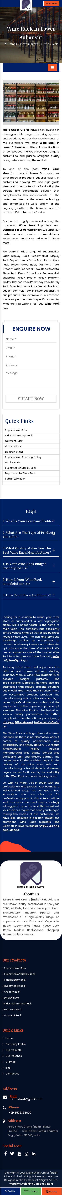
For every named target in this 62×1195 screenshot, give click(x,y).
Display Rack (12, 462)
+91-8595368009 (20, 1113)
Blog (8, 1067)
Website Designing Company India (31, 1183)
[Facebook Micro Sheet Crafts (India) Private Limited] (5, 1154)
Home (11, 44)
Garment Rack (14, 441)
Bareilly (13, 660)
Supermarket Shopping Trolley (23, 457)
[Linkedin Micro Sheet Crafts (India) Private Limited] (33, 1154)
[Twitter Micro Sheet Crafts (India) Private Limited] (12, 1154)
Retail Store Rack (15, 478)
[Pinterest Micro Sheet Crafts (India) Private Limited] (19, 1154)
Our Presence (13, 1056)
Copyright (10, 1172)
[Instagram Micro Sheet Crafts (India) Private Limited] (26, 1154)
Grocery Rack (13, 446)
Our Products (13, 1050)
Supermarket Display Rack (20, 468)
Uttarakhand (24, 722)
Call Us (11, 1191)
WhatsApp (32, 1191)
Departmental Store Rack (20, 473)
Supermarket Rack (16, 430)
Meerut (14, 830)
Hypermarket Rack (14, 986)
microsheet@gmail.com (26, 1099)
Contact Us (12, 1073)
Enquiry (52, 1191)
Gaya (23, 660)
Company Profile (15, 1044)
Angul (43, 826)
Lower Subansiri (28, 44)
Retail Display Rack (14, 980)
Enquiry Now (51, 3)
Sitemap (10, 1062)
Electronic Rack (14, 451)
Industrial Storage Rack (19, 435)
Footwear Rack (12, 1009)
